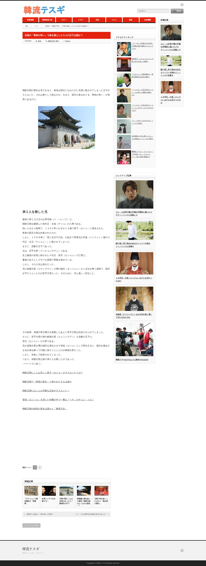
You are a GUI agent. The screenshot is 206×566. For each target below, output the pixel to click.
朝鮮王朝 (51, 41)
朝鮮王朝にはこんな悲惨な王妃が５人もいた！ (46, 390)
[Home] (26, 26)
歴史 (130, 20)
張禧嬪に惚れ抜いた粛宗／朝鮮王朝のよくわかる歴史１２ (83, 502)
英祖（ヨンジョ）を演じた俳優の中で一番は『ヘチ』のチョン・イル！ (58, 399)
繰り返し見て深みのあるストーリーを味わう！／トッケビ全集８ (171, 72)
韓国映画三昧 (47, 20)
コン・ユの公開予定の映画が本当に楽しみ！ (91, 514)
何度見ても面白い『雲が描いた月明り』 (40, 514)
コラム (114, 20)
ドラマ (80, 20)
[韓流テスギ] (44, 13)
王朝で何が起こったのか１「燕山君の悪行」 (101, 501)
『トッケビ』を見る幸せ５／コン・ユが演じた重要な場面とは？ (142, 92)
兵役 (97, 20)
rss (182, 4)
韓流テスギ (31, 549)
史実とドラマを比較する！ (48, 500)
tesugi (67, 41)
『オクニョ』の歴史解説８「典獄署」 (31, 501)
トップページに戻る (31, 525)
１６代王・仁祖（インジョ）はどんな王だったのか (171, 100)
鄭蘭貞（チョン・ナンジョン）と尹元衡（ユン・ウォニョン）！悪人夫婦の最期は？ (142, 154)
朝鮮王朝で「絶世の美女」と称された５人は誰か (47, 381)
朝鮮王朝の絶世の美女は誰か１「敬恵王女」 (44, 408)
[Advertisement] (66, 66)
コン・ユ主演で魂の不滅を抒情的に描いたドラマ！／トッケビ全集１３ (171, 47)
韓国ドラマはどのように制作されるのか (132, 360)
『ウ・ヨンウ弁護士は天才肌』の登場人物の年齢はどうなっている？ (142, 45)
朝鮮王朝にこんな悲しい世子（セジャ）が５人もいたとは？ (52, 372)
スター (63, 20)
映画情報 (30, 20)
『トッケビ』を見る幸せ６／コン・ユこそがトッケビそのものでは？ (142, 107)
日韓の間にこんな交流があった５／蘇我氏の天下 (66, 501)
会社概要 (147, 20)
